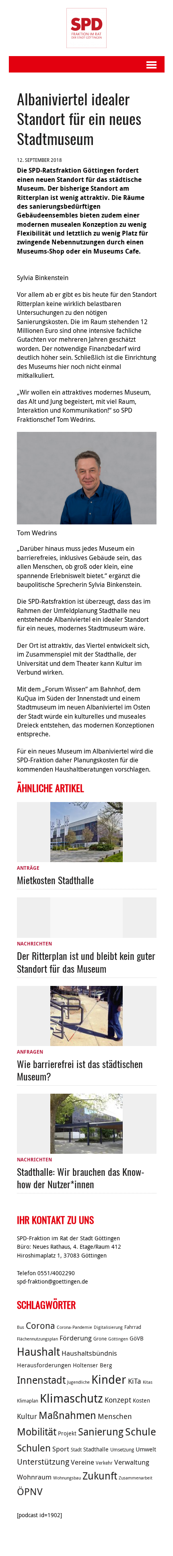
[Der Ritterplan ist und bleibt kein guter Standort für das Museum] (86, 933)
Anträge (28, 868)
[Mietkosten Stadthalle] (86, 857)
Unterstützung (43, 1461)
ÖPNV (30, 1491)
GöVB (137, 1338)
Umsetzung (122, 1449)
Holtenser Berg (92, 1365)
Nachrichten (34, 943)
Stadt (76, 1449)
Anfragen (30, 1051)
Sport (60, 1449)
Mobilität (36, 1431)
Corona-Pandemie (74, 1327)
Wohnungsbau (67, 1478)
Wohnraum (34, 1477)
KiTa (134, 1381)
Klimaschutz (71, 1398)
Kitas (147, 1382)
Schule (140, 1432)
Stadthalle (96, 1449)
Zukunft (99, 1475)
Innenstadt (41, 1380)
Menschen (115, 1416)
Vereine (82, 1462)
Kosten (141, 1400)
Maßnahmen (67, 1415)
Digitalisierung (108, 1327)
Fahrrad (132, 1327)
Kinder (108, 1379)
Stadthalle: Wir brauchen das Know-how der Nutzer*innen (80, 1177)
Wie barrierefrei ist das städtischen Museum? (80, 1069)
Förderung (76, 1338)
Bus (20, 1327)
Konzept (118, 1400)
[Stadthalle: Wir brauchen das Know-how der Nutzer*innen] (86, 1149)
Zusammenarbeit (135, 1478)
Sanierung (101, 1431)
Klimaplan (27, 1400)
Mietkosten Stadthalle (55, 880)
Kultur (27, 1416)
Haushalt (38, 1351)
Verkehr (104, 1462)
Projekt (67, 1433)
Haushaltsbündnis (89, 1353)
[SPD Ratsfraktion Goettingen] (87, 28)
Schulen (34, 1447)
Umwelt (146, 1449)
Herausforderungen (44, 1365)
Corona (40, 1325)
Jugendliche (78, 1382)
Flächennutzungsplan (37, 1339)
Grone (100, 1338)
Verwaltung (131, 1462)
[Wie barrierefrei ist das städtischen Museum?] (86, 1041)
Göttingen (118, 1339)
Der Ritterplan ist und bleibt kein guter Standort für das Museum (86, 961)
